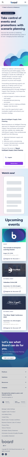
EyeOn (19, 71)
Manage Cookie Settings (8, 409)
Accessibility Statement (8, 436)
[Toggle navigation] (25, 2)
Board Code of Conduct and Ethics (11, 419)
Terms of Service (6, 428)
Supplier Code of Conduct (8, 411)
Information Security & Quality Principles (12, 433)
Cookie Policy (5, 417)
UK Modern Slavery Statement (10, 430)
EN (4, 445)
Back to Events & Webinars (11, 7)
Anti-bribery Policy (6, 414)
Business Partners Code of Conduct (11, 422)
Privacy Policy (5, 425)
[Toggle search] (2, 2)
